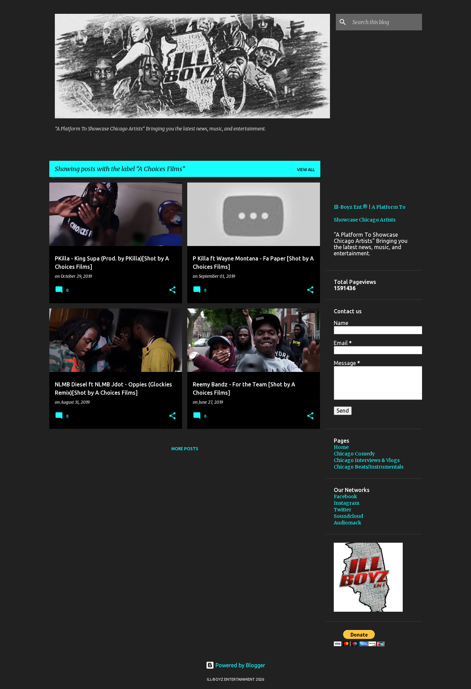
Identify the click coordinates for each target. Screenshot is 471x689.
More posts (184, 448)
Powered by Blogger (239, 665)
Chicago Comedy (354, 454)
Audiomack (347, 523)
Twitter (342, 509)
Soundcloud (348, 516)
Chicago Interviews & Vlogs (367, 460)
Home (341, 447)
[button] (172, 290)
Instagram (346, 503)
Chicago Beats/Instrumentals (368, 467)
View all (306, 169)
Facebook (345, 496)
